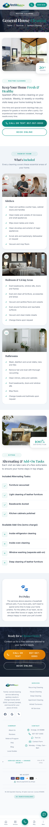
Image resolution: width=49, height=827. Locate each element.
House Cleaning (36, 692)
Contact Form (38, 741)
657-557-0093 (37, 734)
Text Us (37, 738)
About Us (12, 730)
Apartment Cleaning (35, 700)
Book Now (41, 5)
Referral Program (12, 739)
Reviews (12, 734)
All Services (35, 708)
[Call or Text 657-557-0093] (31, 5)
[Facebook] (5, 714)
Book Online (24, 132)
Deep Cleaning (35, 696)
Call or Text (26, 123)
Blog (12, 747)
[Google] (12, 714)
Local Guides (12, 751)
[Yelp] (18, 714)
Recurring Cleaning (36, 687)
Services (19, 25)
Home (9, 25)
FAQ (12, 743)
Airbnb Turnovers (35, 704)
